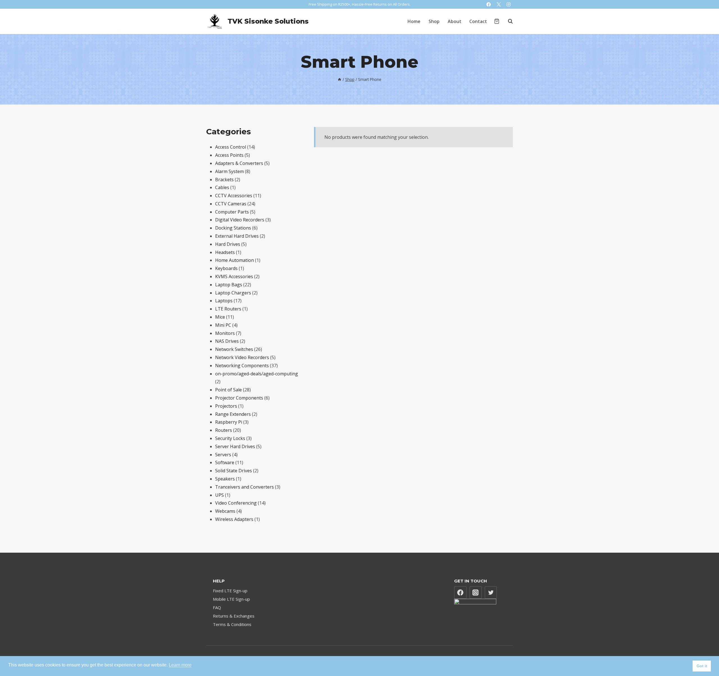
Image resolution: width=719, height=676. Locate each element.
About (454, 21)
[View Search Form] (507, 21)
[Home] (340, 79)
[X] (498, 4)
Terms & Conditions (232, 624)
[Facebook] (488, 4)
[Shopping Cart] (496, 21)
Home (414, 21)
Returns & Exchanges (233, 616)
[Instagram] (508, 4)
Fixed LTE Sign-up (230, 590)
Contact (478, 21)
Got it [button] (702, 666)
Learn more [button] (180, 665)
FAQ (217, 607)
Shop (434, 21)
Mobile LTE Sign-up (231, 599)
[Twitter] (491, 592)
